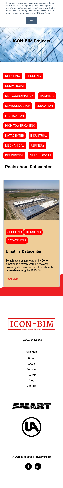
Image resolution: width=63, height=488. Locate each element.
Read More (12, 278)
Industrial (38, 135)
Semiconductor (17, 105)
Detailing (12, 76)
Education (44, 105)
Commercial (15, 86)
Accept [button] (31, 20)
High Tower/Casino (20, 125)
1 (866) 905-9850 (31, 340)
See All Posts (40, 155)
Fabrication (14, 115)
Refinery (37, 145)
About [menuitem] (31, 364)
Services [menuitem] (31, 369)
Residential (14, 155)
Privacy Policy (43, 456)
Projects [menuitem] (31, 375)
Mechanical (14, 145)
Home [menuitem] (31, 358)
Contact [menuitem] (31, 385)
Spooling (33, 76)
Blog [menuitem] (31, 380)
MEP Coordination (19, 95)
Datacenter (14, 135)
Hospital (47, 95)
